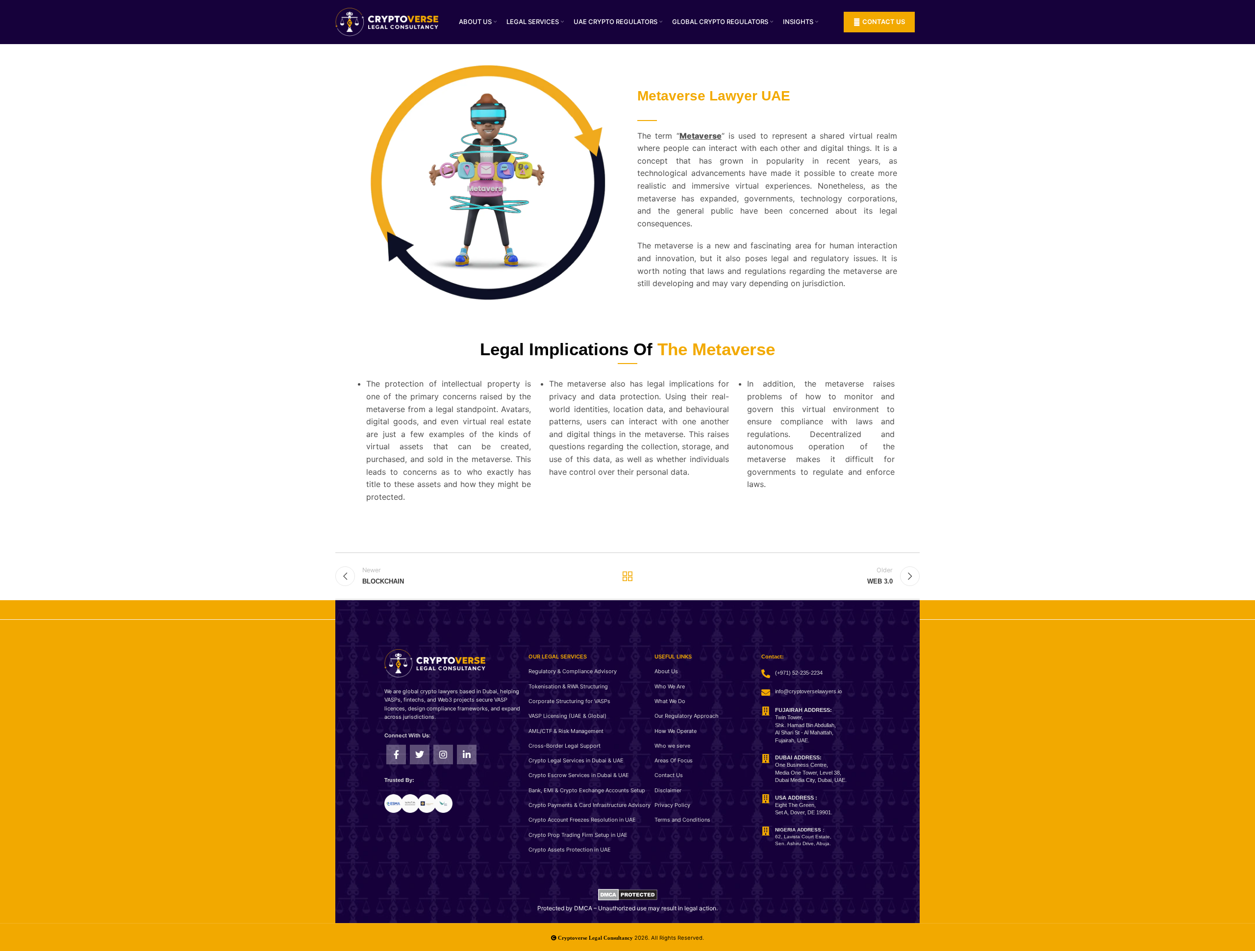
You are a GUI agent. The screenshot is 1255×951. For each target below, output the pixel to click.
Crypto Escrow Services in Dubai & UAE (578, 775)
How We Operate (675, 731)
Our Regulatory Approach (686, 715)
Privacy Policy (672, 805)
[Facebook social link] (396, 754)
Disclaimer (667, 790)
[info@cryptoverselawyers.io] (765, 692)
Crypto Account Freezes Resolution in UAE (582, 819)
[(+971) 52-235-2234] (765, 673)
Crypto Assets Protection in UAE (569, 849)
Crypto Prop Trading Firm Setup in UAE (578, 834)
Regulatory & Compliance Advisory (572, 671)
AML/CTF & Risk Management (565, 731)
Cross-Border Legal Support (564, 745)
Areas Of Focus (673, 760)
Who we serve (672, 745)
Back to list (627, 576)
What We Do (669, 701)
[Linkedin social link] (467, 754)
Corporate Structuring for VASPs (569, 701)
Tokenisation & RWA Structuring (568, 686)
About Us (666, 671)
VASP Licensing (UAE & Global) (567, 715)
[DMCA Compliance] (627, 894)
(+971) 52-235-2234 (799, 673)
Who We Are (669, 686)
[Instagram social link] (443, 754)
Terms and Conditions (682, 819)
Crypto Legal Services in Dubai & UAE (576, 760)
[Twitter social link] (419, 754)
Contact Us (668, 775)
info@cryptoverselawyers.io (808, 691)
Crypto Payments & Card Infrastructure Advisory (589, 805)
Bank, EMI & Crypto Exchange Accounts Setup (586, 790)
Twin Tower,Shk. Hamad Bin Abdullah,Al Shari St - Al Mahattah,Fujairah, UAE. (805, 725)
